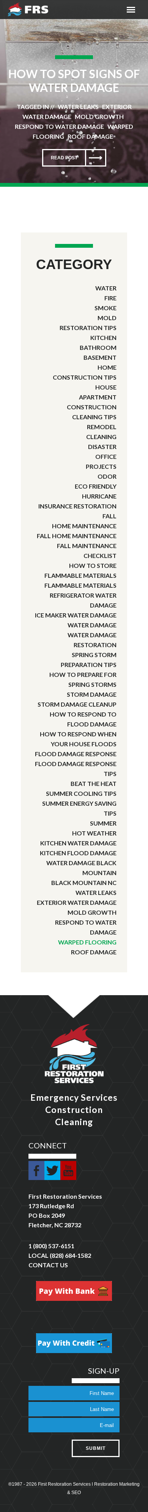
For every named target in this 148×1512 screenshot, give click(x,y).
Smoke (105, 307)
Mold (107, 317)
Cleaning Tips (94, 416)
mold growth (92, 912)
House (106, 387)
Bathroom (98, 347)
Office (106, 456)
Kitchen (103, 337)
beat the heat (94, 783)
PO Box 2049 (46, 1215)
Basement (100, 357)
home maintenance (84, 525)
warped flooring (87, 942)
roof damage (94, 952)
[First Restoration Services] (28, 9)
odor (107, 476)
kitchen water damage (78, 843)
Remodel (102, 426)
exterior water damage (77, 902)
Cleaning (101, 436)
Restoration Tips (88, 327)
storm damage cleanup (77, 704)
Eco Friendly (96, 486)
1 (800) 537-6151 (51, 1245)
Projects (101, 466)
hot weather (94, 833)
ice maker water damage (76, 615)
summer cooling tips (81, 793)
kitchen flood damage (78, 852)
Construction (92, 406)
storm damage (92, 694)
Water (106, 288)
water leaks (96, 892)
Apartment (98, 397)
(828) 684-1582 (70, 1255)
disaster (102, 446)
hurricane (99, 496)
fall (109, 515)
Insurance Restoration (77, 506)
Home (107, 367)
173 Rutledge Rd (51, 1205)
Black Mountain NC (84, 882)
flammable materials (80, 585)
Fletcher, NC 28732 (54, 1224)
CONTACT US (48, 1264)
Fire (110, 297)
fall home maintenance (77, 535)
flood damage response (76, 753)
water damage (92, 625)
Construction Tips (85, 377)
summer (103, 823)
